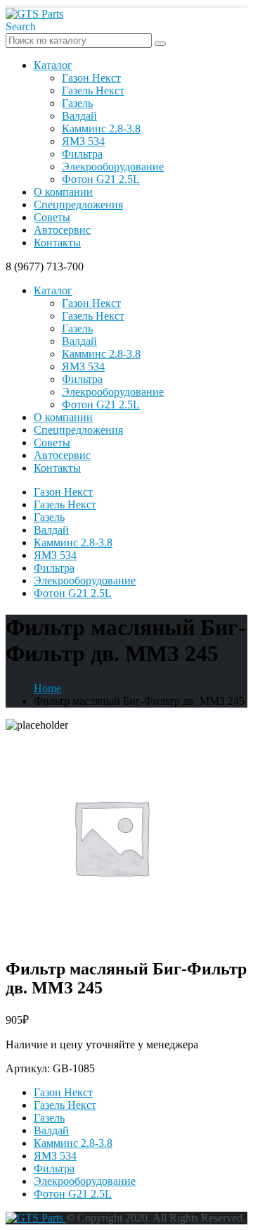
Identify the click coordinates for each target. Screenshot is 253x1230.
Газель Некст (93, 90)
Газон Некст (91, 78)
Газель (77, 103)
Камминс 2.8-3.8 (101, 128)
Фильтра (82, 154)
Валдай (79, 116)
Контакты (57, 243)
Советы (52, 217)
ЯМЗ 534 (83, 141)
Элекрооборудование (113, 166)
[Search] (160, 44)
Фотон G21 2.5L (101, 179)
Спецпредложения (78, 205)
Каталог (53, 65)
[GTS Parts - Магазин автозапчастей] (34, 14)
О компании (63, 192)
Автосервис (62, 230)
